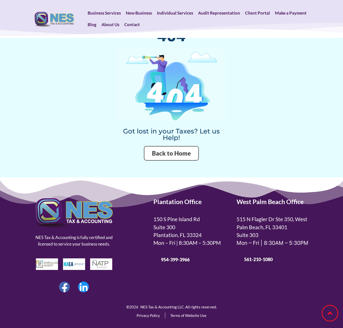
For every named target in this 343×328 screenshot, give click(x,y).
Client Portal (257, 13)
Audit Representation (219, 13)
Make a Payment (291, 13)
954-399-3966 (175, 259)
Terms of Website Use (188, 315)
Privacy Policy (148, 315)
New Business (139, 13)
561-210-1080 (258, 259)
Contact (132, 24)
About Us (110, 24)
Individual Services (175, 13)
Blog (92, 24)
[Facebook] (64, 287)
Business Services (104, 13)
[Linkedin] (83, 287)
